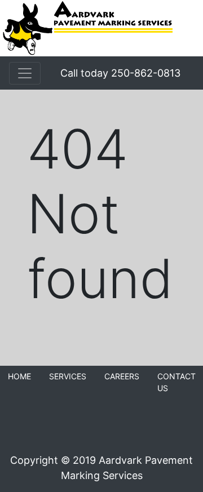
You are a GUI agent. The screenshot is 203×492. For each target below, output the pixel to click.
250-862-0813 (145, 73)
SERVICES (67, 376)
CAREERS (121, 376)
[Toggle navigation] (25, 73)
